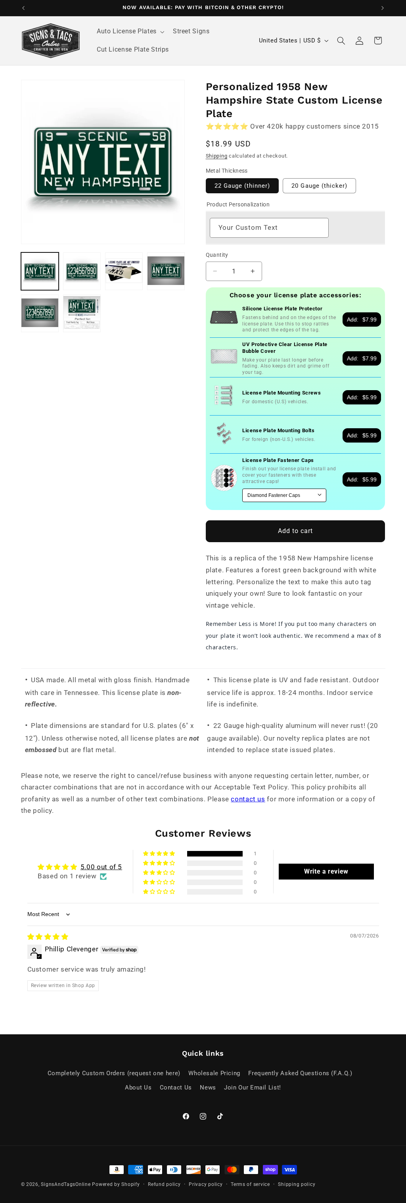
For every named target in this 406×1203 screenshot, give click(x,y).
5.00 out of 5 (101, 867)
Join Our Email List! (252, 1087)
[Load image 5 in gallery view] (40, 313)
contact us (248, 799)
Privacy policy (205, 1184)
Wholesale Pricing (214, 1073)
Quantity (217, 255)
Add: (362, 319)
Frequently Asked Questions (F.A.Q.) (300, 1073)
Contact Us (176, 1087)
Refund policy (164, 1184)
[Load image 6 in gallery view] (82, 313)
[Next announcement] (382, 8)
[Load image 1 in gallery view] (40, 271)
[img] (48, 937)
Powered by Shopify (116, 1184)
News (208, 1087)
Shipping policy (296, 1184)
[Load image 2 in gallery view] (82, 271)
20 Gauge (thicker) (319, 185)
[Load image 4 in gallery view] (166, 271)
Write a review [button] (326, 871)
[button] (130, 32)
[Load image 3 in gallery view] (124, 271)
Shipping (217, 156)
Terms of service (250, 1184)
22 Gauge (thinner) (242, 185)
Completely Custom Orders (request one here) (114, 1073)
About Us (138, 1087)
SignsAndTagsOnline (65, 1184)
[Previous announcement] (23, 8)
